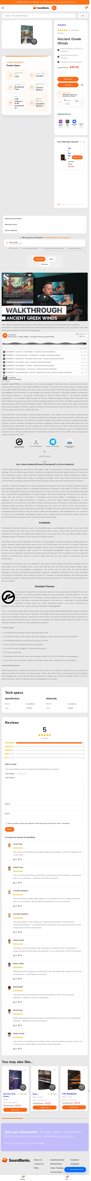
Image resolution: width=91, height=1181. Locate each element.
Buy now (68, 85)
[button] (77, 157)
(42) (25, 1094)
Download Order (57, 1160)
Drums (5, 1099)
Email (8, 814)
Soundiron (61, 25)
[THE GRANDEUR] (74, 1080)
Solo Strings (69, 153)
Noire (35, 1094)
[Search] (54, 8)
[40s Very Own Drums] (15, 1080)
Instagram (75, 1164)
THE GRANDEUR (69, 1094)
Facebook (75, 1160)
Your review (10, 778)
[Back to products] (82, 15)
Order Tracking (56, 1168)
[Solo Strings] (62, 157)
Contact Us (39, 1164)
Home (7, 16)
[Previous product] (80, 15)
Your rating (10, 774)
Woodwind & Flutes (20, 16)
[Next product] (85, 15)
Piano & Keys (38, 1097)
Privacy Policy (56, 1172)
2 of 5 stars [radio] (20, 774)
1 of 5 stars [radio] (18, 774)
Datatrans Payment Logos (60, 250)
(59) (55, 1094)
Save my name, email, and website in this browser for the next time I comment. (38, 823)
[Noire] (45, 1080)
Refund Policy (56, 1164)
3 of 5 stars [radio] (22, 774)
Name (8, 804)
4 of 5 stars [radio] (24, 774)
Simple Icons (83, 250)
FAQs (36, 1168)
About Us (38, 1160)
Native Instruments (10, 1102)
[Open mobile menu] (3, 8)
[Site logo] (41, 8)
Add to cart (68, 79)
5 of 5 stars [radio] (26, 774)
